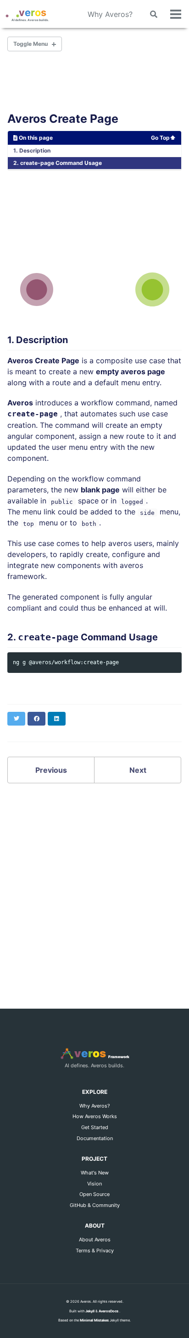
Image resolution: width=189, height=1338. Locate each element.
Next (137, 770)
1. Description (31, 150)
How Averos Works (94, 1116)
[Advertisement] (94, 885)
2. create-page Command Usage (57, 162)
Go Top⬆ (163, 138)
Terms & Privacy (95, 1250)
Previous (51, 770)
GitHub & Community (95, 1205)
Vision (94, 1183)
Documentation (95, 1138)
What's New (95, 1172)
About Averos (95, 1239)
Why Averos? (110, 14)
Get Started (94, 1127)
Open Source (94, 1194)
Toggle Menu (30, 43)
